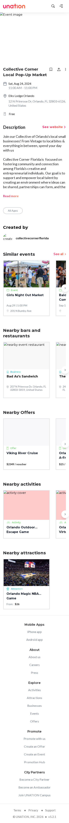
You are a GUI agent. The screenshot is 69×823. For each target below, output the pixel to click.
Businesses (34, 705)
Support (50, 810)
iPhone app (34, 632)
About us (35, 657)
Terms (17, 810)
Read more (11, 196)
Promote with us (34, 738)
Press (34, 672)
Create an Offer (34, 746)
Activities (34, 690)
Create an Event (34, 754)
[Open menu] (61, 6)
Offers (34, 721)
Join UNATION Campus (34, 795)
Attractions (34, 698)
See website (52, 127)
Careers (34, 665)
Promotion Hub (34, 762)
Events (34, 713)
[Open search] (53, 6)
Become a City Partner (34, 779)
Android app (34, 639)
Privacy (33, 810)
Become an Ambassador (34, 787)
